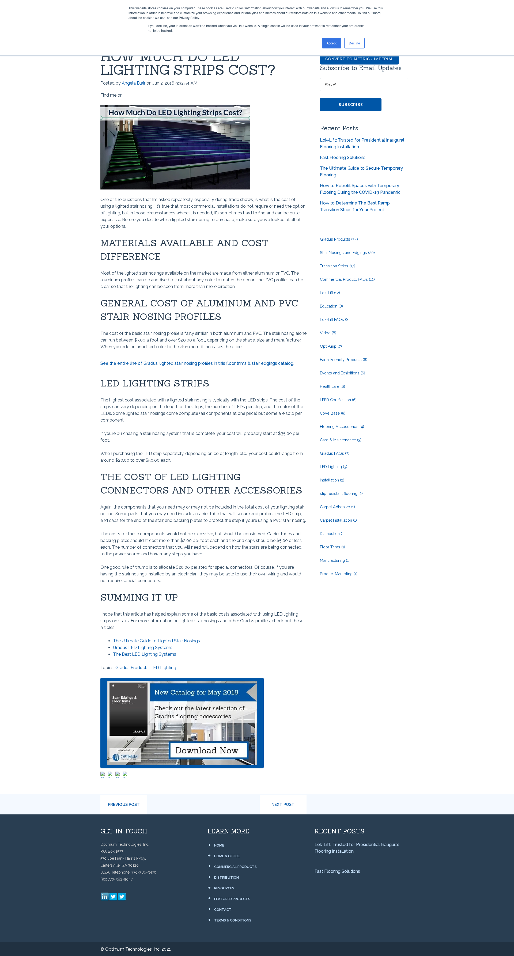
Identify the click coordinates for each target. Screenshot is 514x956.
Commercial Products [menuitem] (235, 867)
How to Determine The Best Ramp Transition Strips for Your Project (355, 206)
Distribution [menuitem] (226, 877)
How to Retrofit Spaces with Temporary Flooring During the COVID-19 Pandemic (360, 189)
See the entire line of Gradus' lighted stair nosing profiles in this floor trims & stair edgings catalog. (197, 363)
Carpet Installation (338, 520)
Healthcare (332, 386)
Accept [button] (332, 43)
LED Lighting (163, 667)
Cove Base (332, 413)
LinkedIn (127, 95)
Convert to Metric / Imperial (359, 59)
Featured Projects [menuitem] (232, 899)
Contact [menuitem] (223, 910)
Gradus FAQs (334, 453)
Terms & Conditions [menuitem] (232, 920)
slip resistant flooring (341, 493)
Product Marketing (338, 573)
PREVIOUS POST (124, 804)
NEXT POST (282, 804)
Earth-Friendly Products (343, 359)
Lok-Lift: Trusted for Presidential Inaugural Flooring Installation (362, 143)
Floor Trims (332, 547)
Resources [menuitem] (224, 888)
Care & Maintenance (340, 440)
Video (328, 333)
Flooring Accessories (342, 426)
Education (331, 306)
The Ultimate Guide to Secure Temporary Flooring (361, 171)
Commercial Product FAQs (347, 279)
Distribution (332, 533)
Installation (332, 480)
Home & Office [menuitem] (227, 856)
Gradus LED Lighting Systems (142, 647)
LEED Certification (338, 399)
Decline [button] (354, 43)
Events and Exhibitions (342, 373)
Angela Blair (133, 83)
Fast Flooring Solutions (342, 157)
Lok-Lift (330, 292)
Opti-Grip (331, 346)
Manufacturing (335, 560)
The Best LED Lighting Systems (144, 654)
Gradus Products (132, 667)
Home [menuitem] (219, 845)
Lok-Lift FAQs (335, 319)
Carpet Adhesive (337, 506)
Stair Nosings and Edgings (347, 252)
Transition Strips (337, 266)
